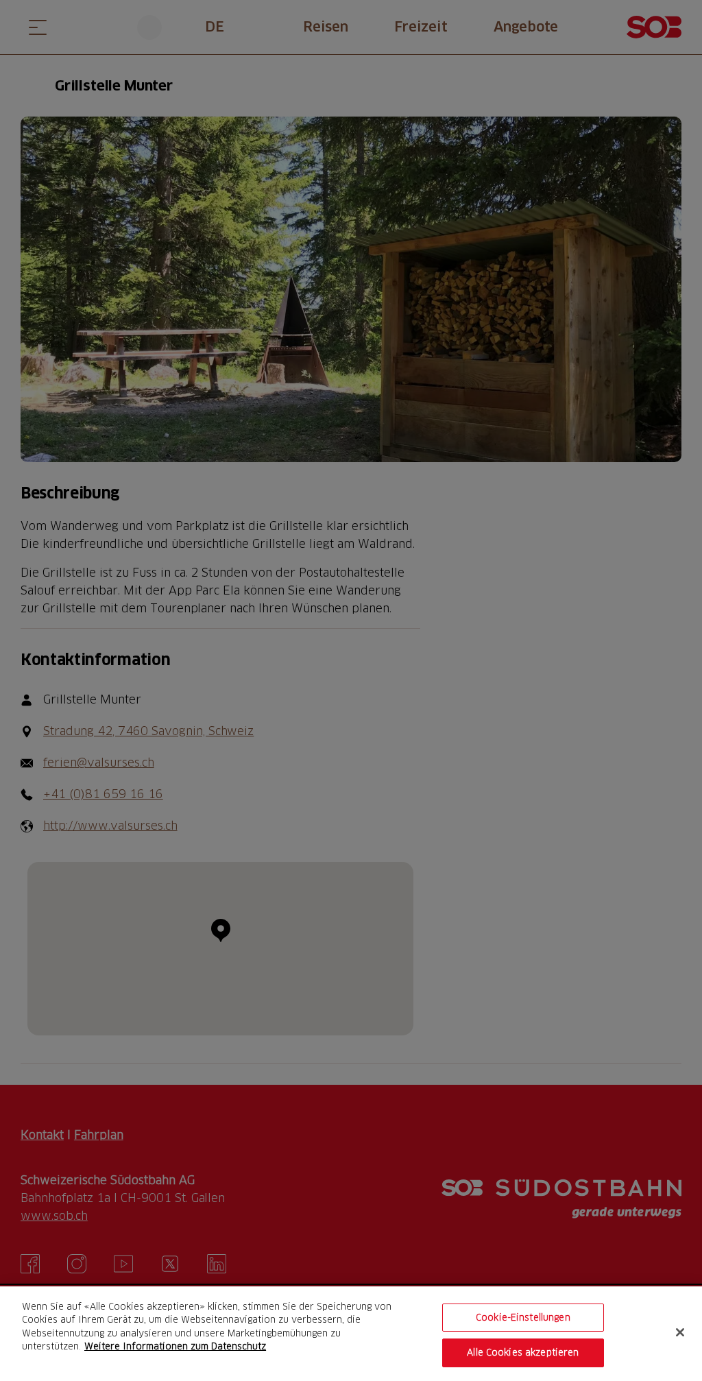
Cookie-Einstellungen (523, 1317)
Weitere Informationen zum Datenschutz (175, 1346)
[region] (351, 1333)
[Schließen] (680, 1332)
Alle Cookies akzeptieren (523, 1352)
